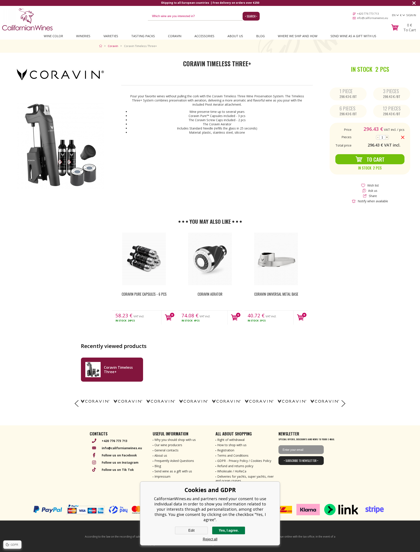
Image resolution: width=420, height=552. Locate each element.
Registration (225, 450)
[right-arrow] (343, 403)
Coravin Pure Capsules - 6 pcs (144, 294)
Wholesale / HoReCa (231, 471)
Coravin (174, 36)
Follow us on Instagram (120, 462)
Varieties (110, 36)
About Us (235, 36)
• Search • (251, 16)
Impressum (162, 476)
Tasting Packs (143, 36)
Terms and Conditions (232, 455)
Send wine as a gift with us (353, 36)
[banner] (27, 19)
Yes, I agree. (229, 530)
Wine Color (53, 36)
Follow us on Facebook (119, 455)
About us (160, 455)
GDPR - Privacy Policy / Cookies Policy (244, 461)
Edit (191, 530)
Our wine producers (168, 445)
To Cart (376, 159)
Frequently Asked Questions (174, 461)
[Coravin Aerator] (210, 259)
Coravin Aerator (210, 294)
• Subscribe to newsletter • (301, 460)
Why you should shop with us (175, 440)
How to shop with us (232, 445)
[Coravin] (95, 401)
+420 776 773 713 (368, 14)
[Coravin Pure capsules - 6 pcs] (144, 259)
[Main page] (101, 46)
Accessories (204, 36)
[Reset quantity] (402, 137)
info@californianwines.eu (372, 18)
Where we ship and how (297, 36)
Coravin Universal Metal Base (276, 294)
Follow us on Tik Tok (118, 470)
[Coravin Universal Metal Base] (276, 259)
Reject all (210, 539)
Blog (260, 36)
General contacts (166, 450)
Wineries (83, 36)
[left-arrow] (76, 403)
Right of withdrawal (231, 440)
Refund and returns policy (235, 466)
